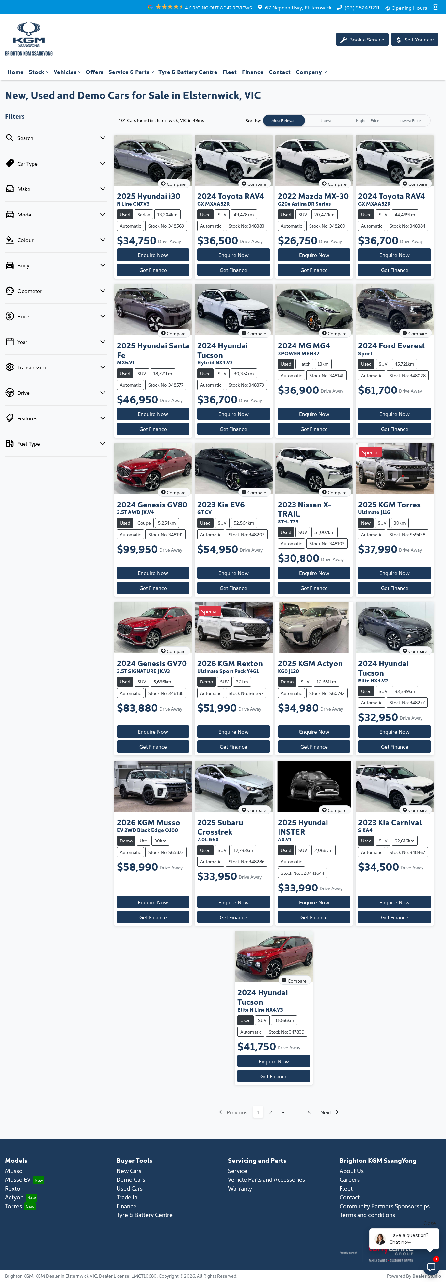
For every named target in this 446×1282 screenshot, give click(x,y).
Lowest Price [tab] (409, 120)
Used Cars (130, 1188)
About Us (352, 1170)
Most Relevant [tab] (284, 120)
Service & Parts (128, 72)
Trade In (127, 1197)
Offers (94, 72)
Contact (280, 72)
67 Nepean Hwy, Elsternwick (298, 7)
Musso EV (18, 1179)
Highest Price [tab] (367, 120)
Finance (252, 72)
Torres (13, 1206)
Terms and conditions (367, 1214)
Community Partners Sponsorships (385, 1206)
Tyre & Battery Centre (187, 72)
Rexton (14, 1188)
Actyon (14, 1197)
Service (237, 1170)
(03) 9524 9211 (362, 7)
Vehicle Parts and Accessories (266, 1179)
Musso (14, 1170)
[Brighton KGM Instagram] (436, 7)
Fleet (230, 72)
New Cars (129, 1170)
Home (16, 72)
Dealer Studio (426, 1276)
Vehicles (65, 72)
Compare (176, 184)
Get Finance (153, 269)
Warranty (240, 1188)
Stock (36, 72)
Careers (350, 1179)
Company (309, 72)
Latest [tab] (326, 120)
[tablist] (347, 120)
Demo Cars (131, 1179)
